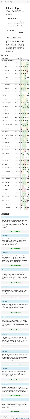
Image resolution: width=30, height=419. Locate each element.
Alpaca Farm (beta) (6, 2)
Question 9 (5, 351)
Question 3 (5, 252)
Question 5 (5, 287)
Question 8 (5, 334)
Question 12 (5, 400)
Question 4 (5, 270)
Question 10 (5, 368)
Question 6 (5, 301)
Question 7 (5, 317)
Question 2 (5, 235)
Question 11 (5, 384)
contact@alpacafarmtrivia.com (22, 418)
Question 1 (5, 217)
